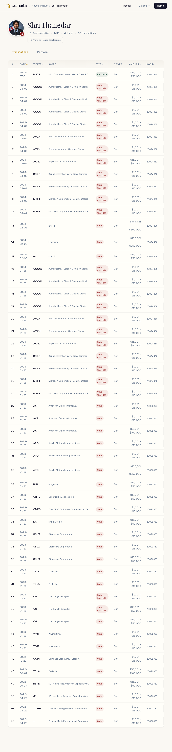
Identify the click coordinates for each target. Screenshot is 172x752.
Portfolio (42, 52)
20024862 (151, 87)
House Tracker (40, 5)
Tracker (126, 5)
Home (160, 5)
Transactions (20, 52)
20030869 (151, 74)
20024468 (151, 226)
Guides (143, 5)
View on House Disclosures (47, 40)
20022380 (151, 406)
